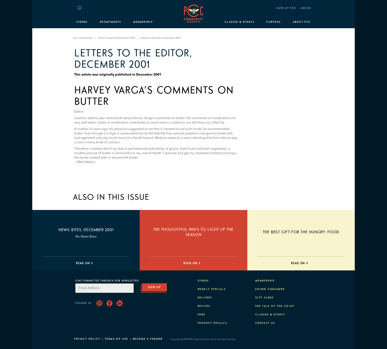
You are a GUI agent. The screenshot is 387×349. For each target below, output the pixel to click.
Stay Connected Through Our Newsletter (106, 281)
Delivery (205, 298)
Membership (143, 22)
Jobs (201, 315)
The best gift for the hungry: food (301, 232)
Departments (110, 22)
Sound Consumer (270, 289)
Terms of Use (116, 339)
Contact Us (265, 323)
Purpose (273, 22)
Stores (81, 22)
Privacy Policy (87, 339)
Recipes (204, 306)
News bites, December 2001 (85, 230)
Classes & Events (239, 22)
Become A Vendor (148, 339)
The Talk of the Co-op (274, 306)
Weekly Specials (212, 289)
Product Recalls (212, 323)
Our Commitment (83, 38)
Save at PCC (286, 8)
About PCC (302, 22)
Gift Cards (264, 298)
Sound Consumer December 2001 (117, 38)
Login (306, 8)
